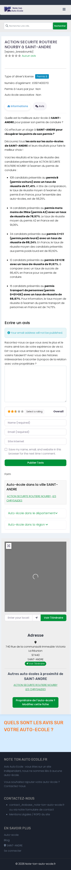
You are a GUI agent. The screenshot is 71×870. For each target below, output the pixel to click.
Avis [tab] (41, 106)
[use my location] (36, 617)
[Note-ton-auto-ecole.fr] (14, 9)
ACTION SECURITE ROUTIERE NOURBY (29, 496)
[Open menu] (64, 9)
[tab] (35, 513)
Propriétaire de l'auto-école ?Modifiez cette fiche (35, 702)
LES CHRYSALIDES (35, 689)
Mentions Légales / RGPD (25, 814)
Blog (7, 840)
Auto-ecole (11, 835)
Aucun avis (29, 56)
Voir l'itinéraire (53, 618)
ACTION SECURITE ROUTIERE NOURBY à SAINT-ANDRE (31, 44)
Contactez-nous (15, 786)
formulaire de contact (39, 809)
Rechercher (60, 25)
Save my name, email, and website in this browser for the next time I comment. (35, 452)
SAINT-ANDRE (14, 845)
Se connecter (12, 851)
